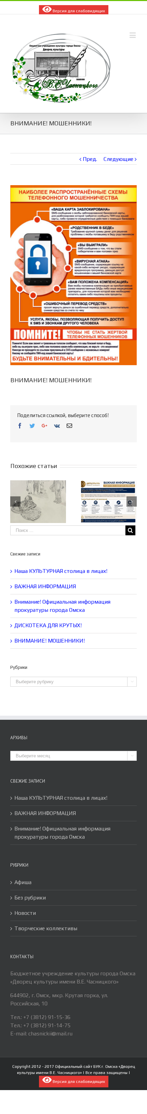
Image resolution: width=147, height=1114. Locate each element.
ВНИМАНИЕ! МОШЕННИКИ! (49, 640)
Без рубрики (30, 897)
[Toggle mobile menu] (133, 35)
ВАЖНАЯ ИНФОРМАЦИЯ (45, 586)
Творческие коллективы (45, 928)
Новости (25, 913)
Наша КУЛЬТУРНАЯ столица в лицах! (60, 571)
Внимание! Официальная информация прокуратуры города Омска (62, 832)
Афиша (22, 882)
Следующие (118, 159)
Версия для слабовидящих (78, 11)
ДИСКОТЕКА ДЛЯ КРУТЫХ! (48, 625)
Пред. (90, 159)
